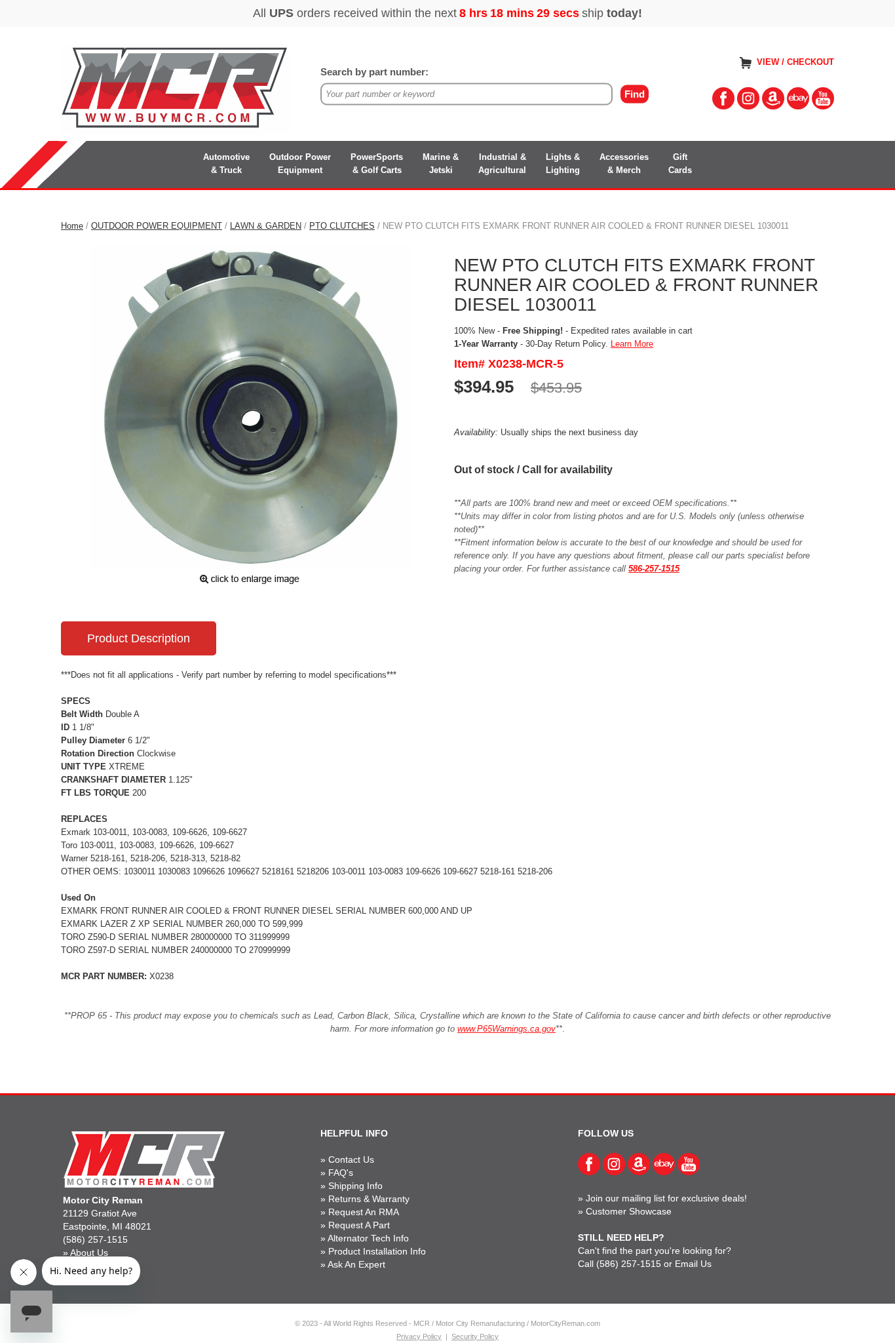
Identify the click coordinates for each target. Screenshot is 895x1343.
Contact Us (351, 1159)
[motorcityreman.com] (175, 88)
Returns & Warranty (368, 1199)
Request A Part (359, 1225)
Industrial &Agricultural (502, 163)
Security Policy (475, 1336)
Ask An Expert (356, 1264)
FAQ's (340, 1172)
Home (72, 226)
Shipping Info (355, 1185)
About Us (89, 1252)
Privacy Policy (419, 1336)
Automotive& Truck (226, 163)
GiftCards (680, 163)
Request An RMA (363, 1212)
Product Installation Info (377, 1251)
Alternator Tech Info (368, 1238)
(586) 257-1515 (95, 1239)
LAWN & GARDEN (265, 226)
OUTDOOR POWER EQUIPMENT (156, 226)
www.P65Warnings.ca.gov (506, 1029)
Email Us (693, 1263)
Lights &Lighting (563, 163)
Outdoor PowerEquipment (300, 163)
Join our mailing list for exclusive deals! (666, 1198)
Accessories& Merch (624, 163)
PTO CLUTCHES (342, 226)
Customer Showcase (629, 1211)
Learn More (632, 344)
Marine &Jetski (441, 163)
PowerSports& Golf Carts (377, 163)
